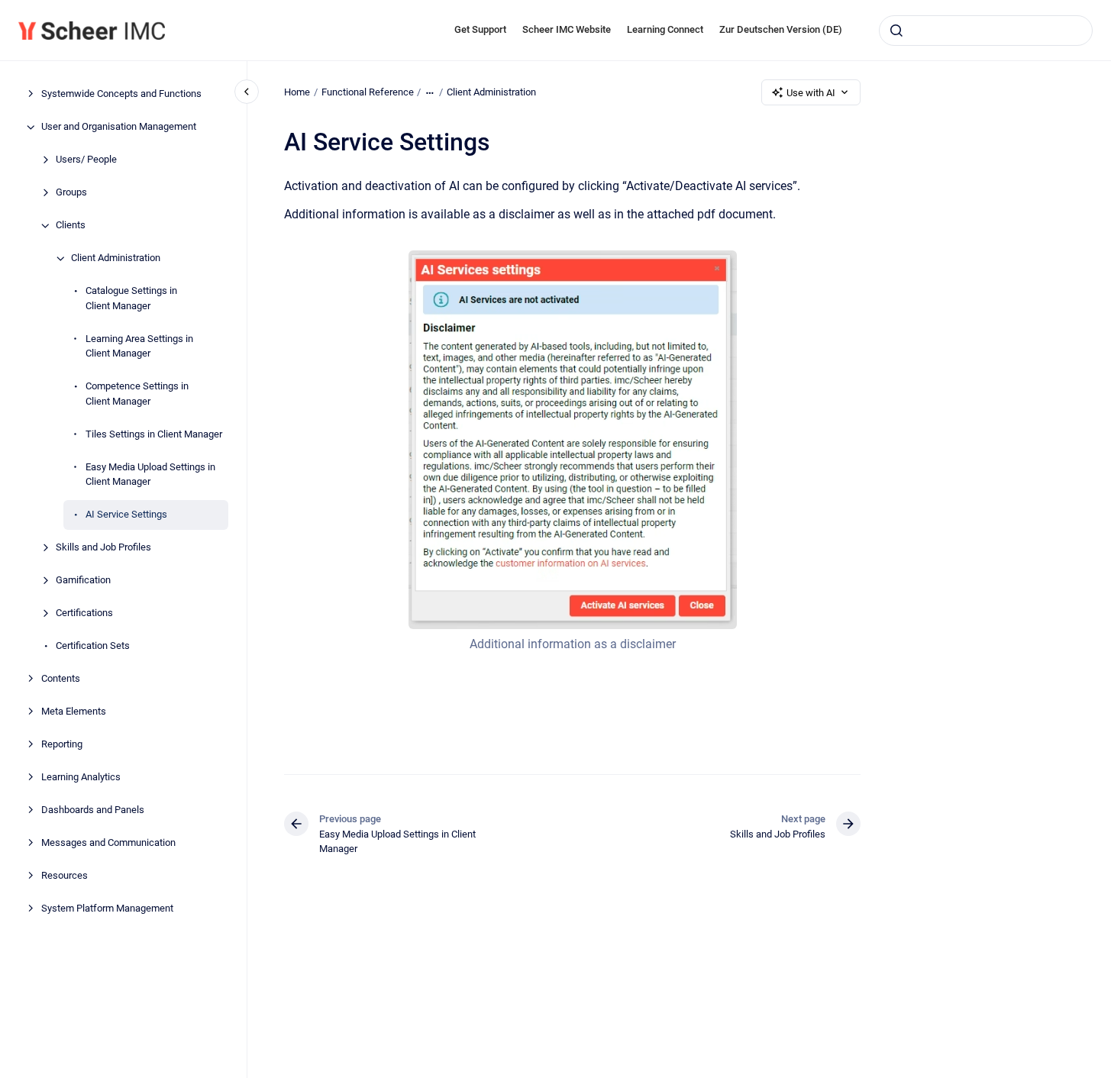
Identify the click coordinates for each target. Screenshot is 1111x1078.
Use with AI (810, 92)
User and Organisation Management (118, 127)
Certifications (84, 613)
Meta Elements (73, 712)
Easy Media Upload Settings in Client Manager (150, 474)
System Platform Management (107, 909)
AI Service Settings (126, 515)
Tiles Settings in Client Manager (154, 434)
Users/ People (86, 160)
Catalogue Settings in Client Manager (131, 299)
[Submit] (896, 30)
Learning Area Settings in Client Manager (139, 346)
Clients (71, 225)
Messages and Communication (108, 843)
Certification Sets (93, 646)
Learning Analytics (81, 777)
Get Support (480, 29)
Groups (71, 192)
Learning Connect (665, 29)
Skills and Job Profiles (103, 548)
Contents (60, 679)
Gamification (83, 580)
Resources (64, 876)
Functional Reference (367, 92)
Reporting (61, 744)
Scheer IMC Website (566, 29)
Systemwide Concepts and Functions (121, 94)
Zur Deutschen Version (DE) (780, 29)
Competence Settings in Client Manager (137, 394)
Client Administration (115, 258)
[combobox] (986, 30)
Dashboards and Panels (92, 810)
